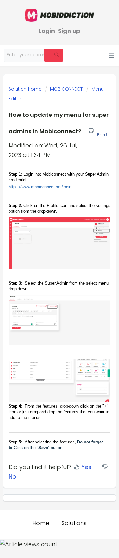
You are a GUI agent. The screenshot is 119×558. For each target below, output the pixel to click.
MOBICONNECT (66, 89)
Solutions (74, 523)
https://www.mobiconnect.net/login (40, 187)
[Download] (48, 279)
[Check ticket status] (76, 56)
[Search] (53, 55)
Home (40, 523)
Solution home (26, 89)
